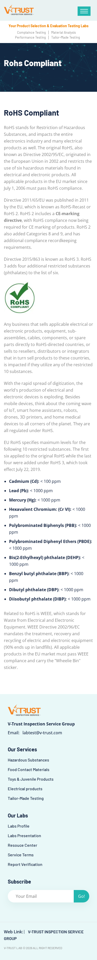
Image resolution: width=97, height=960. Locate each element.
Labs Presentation (24, 835)
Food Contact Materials (28, 769)
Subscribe (19, 881)
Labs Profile (18, 825)
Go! (81, 896)
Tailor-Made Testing (26, 798)
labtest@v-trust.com (42, 733)
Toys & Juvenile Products (31, 779)
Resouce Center (22, 845)
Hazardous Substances (28, 759)
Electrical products (25, 788)
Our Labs (18, 815)
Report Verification (25, 864)
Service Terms (21, 854)
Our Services (22, 749)
